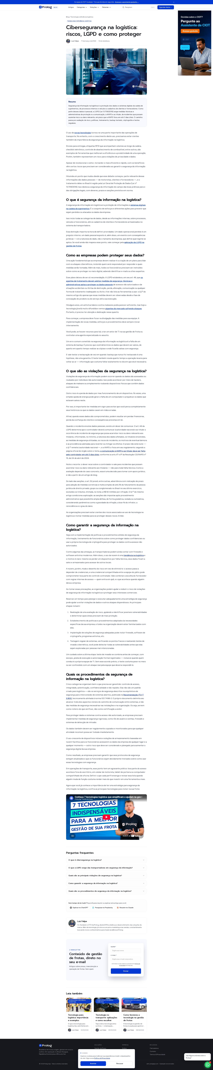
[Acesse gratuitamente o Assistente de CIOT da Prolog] (194, 42)
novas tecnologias (82, 132)
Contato (153, 1051)
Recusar (119, 1063)
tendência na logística (134, 555)
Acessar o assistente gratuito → (127, 2)
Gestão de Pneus (100, 1048)
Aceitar (93, 1063)
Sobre (124, 1048)
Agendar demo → (165, 7)
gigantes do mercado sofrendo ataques (123, 308)
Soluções (93, 7)
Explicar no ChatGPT (80, 908)
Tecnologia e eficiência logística (82, 17)
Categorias (81, 7)
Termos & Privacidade (157, 1054)
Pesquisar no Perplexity (104, 908)
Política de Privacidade (102, 1058)
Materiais (105, 7)
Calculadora (154, 1048)
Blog (67, 17)
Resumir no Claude (126, 908)
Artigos (71, 7)
